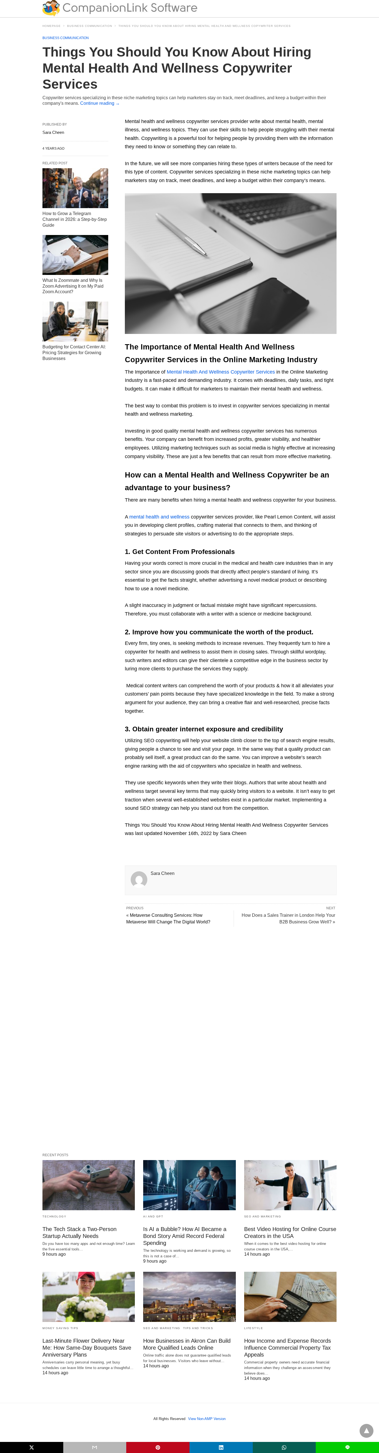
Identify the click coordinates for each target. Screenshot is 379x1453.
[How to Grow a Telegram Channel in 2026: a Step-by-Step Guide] (75, 188)
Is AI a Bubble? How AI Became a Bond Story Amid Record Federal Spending (184, 1236)
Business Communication (89, 25)
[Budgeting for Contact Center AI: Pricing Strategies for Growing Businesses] (75, 321)
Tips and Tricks (198, 1328)
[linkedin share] (221, 1447)
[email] (95, 1447)
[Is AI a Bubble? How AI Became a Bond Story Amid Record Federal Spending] (189, 1185)
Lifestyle (253, 1328)
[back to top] (366, 1431)
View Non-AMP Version (207, 1419)
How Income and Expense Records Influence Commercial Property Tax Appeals (287, 1348)
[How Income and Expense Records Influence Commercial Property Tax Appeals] (290, 1297)
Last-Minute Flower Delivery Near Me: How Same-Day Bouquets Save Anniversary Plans (86, 1348)
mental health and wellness (159, 517)
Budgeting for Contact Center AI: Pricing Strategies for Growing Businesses (74, 352)
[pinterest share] (158, 1447)
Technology (54, 1216)
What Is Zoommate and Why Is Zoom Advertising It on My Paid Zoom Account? (72, 286)
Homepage (51, 25)
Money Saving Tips (60, 1328)
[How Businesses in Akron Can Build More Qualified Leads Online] (189, 1297)
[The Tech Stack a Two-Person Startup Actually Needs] (88, 1185)
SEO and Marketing (262, 1216)
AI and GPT (153, 1216)
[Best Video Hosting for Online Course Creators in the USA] (290, 1185)
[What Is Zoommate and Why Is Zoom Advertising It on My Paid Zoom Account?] (75, 255)
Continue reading (100, 103)
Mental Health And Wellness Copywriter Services (221, 372)
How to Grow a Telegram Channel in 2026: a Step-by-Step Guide (74, 219)
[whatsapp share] (284, 1447)
